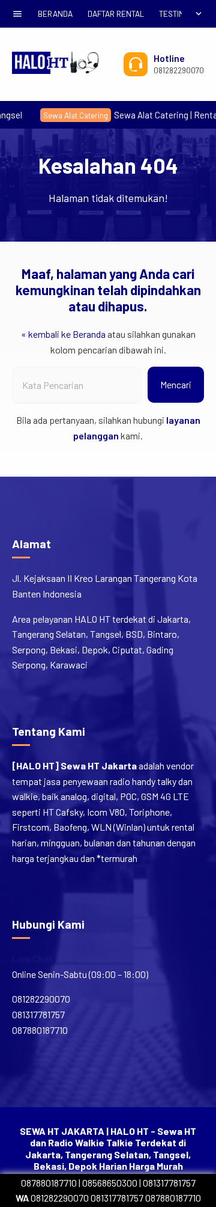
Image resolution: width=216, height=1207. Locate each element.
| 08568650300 (108, 1182)
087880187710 (49, 1182)
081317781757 (117, 1197)
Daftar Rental (116, 13)
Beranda (55, 13)
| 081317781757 (166, 1182)
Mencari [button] (175, 384)
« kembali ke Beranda (63, 334)
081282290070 (52, 1197)
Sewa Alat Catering (61, 115)
